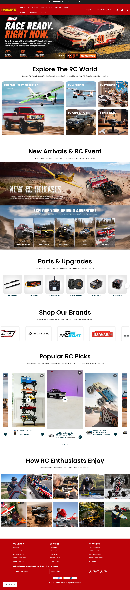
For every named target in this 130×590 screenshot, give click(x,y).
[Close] (15, 584)
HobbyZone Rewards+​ (20, 551)
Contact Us (53, 548)
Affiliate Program (18, 554)
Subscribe (55, 571)
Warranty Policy (55, 558)
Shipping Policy (55, 551)
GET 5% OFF (8, 584)
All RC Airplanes (94, 548)
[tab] (59, 55)
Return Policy (54, 554)
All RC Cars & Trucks (95, 551)
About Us (16, 548)
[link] (43, 12)
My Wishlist (92, 561)
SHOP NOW (8, 88)
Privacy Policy (54, 561)
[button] (117, 9)
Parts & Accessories (96, 558)
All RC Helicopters (95, 554)
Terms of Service (18, 561)
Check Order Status (19, 558)
